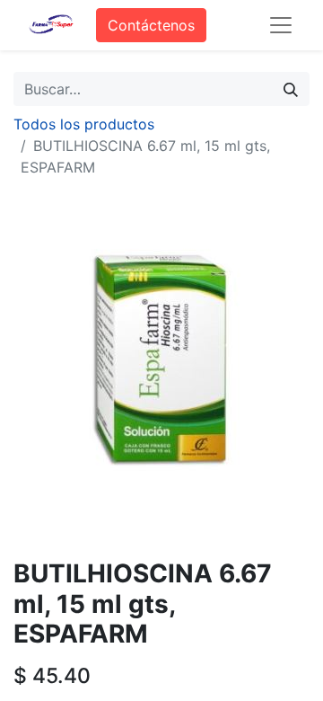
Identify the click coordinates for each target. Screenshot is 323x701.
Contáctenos (151, 25)
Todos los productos (83, 124)
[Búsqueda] (291, 89)
